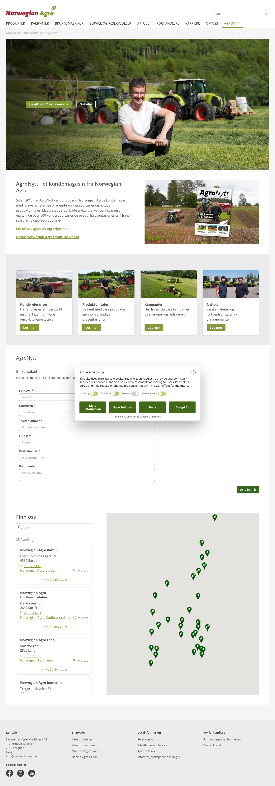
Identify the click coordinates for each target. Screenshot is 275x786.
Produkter (15, 23)
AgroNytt (232, 23)
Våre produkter (82, 739)
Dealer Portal (212, 745)
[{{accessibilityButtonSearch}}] (266, 14)
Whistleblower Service (152, 745)
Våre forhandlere (83, 745)
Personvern (145, 739)
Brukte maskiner (69, 23)
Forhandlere (168, 23)
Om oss (212, 23)
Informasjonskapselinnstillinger (159, 757)
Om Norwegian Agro (85, 751)
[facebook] (9, 773)
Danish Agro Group (85, 757)
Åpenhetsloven (148, 751)
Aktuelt (144, 23)
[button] (44, 327)
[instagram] (20, 773)
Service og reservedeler (110, 23)
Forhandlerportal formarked (222, 739)
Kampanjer (40, 23)
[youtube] (31, 773)
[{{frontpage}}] (31, 11)
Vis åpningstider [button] (56, 579)
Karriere (192, 23)
